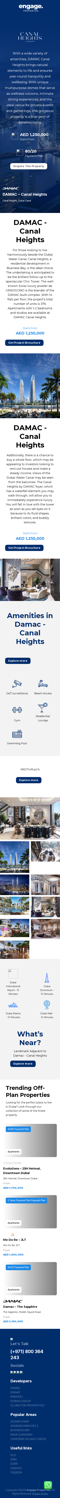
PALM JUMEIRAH (21, 1434)
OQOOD (15, 1468)
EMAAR (15, 1392)
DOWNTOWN (19, 1421)
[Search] (56, 8)
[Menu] (4, 9)
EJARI (14, 1463)
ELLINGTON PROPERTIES (27, 1405)
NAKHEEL (16, 1396)
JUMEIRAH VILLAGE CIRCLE (28, 1438)
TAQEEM (16, 1472)
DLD (13, 1455)
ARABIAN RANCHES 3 (24, 1425)
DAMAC (15, 1388)
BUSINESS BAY (20, 1430)
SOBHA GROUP (20, 1401)
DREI (13, 1459)
